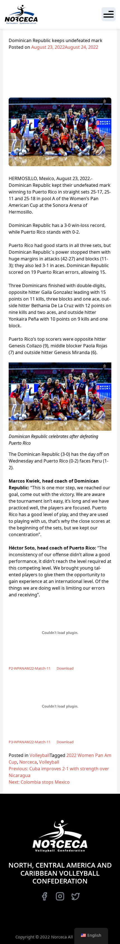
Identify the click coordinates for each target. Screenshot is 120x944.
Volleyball (40, 755)
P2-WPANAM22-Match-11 (30, 668)
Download (65, 668)
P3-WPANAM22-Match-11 (30, 741)
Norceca (28, 762)
